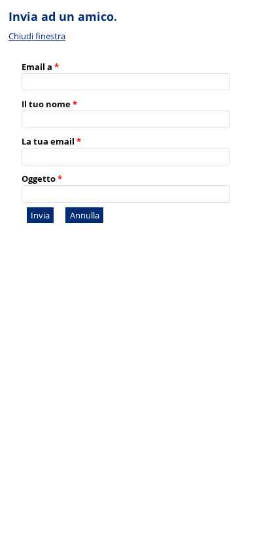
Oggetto (42, 178)
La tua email (51, 141)
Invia (40, 215)
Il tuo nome (49, 104)
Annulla (84, 215)
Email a (40, 67)
